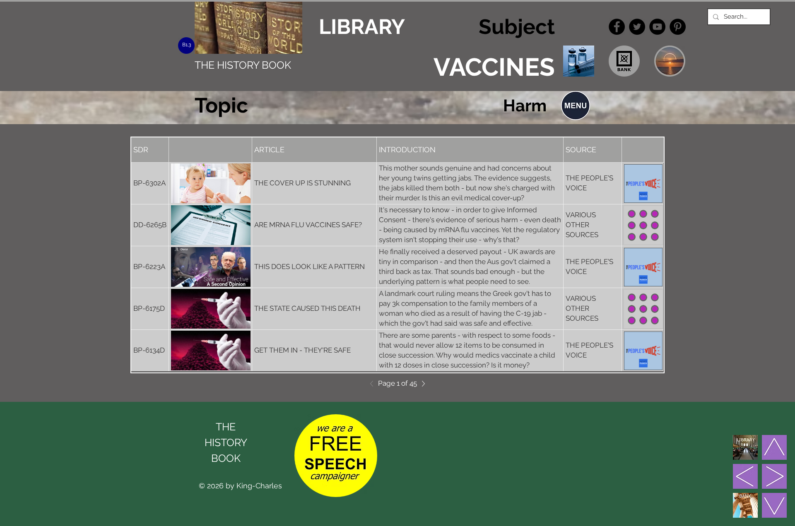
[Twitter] (637, 27)
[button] (575, 105)
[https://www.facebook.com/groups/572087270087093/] (617, 27)
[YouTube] (657, 27)
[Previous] (374, 383)
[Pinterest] (678, 27)
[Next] (421, 383)
